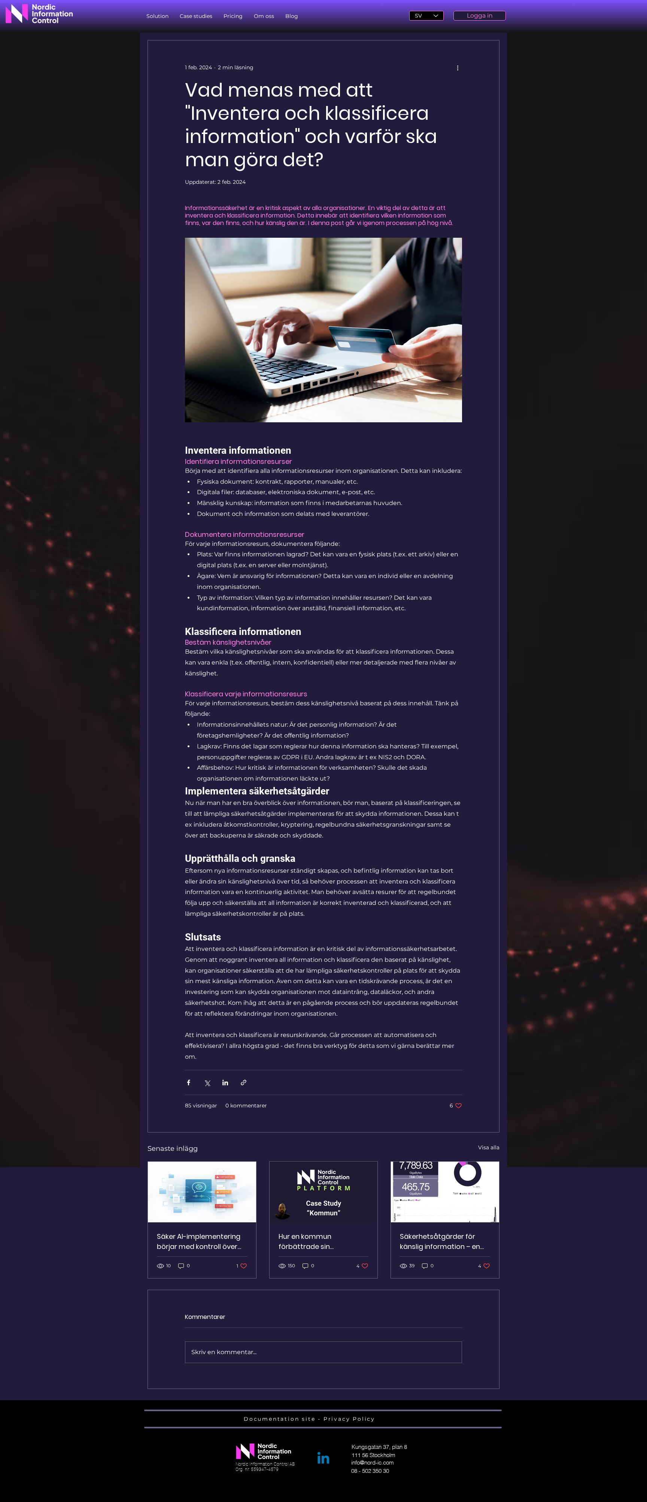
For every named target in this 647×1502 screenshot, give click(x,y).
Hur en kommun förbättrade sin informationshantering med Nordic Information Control (319, 1242)
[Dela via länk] (243, 1082)
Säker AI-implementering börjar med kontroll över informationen (198, 1242)
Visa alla (488, 1147)
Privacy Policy (349, 1419)
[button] (157, 16)
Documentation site (281, 1419)
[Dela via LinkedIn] (225, 1082)
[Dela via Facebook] (188, 1082)
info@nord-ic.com (372, 1462)
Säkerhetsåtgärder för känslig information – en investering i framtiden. (440, 1242)
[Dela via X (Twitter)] (206, 1082)
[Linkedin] (323, 1459)
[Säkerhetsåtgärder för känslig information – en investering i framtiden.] (445, 1192)
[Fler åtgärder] (457, 67)
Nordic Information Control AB (265, 1464)
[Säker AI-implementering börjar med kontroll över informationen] (202, 1192)
